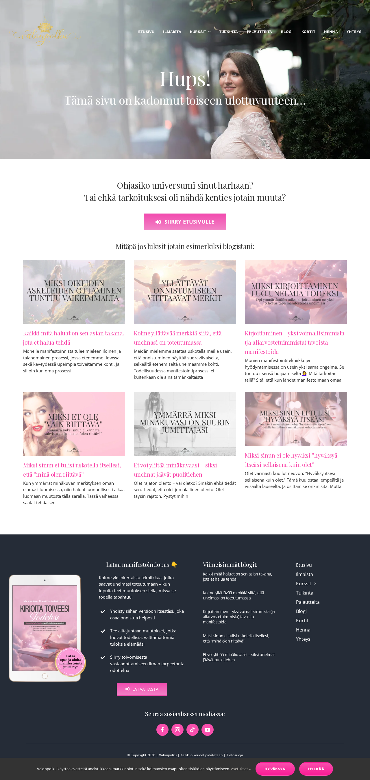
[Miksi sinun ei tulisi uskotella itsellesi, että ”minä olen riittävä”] (74, 424)
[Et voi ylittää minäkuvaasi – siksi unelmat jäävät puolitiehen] (185, 424)
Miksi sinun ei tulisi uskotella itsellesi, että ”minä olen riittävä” (236, 638)
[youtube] (207, 730)
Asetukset (240, 768)
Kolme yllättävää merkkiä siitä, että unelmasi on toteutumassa (233, 595)
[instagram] (177, 730)
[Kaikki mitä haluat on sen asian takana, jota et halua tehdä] (74, 292)
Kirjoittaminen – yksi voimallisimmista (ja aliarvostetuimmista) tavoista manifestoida (295, 342)
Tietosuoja (234, 755)
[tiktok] (192, 730)
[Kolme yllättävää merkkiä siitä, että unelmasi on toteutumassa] (185, 292)
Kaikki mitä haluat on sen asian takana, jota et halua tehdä (237, 576)
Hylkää (316, 769)
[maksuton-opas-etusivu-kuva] (47, 574)
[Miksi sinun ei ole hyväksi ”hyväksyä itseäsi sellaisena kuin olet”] (296, 419)
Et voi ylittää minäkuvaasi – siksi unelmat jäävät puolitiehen (239, 657)
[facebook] (162, 730)
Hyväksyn (275, 769)
